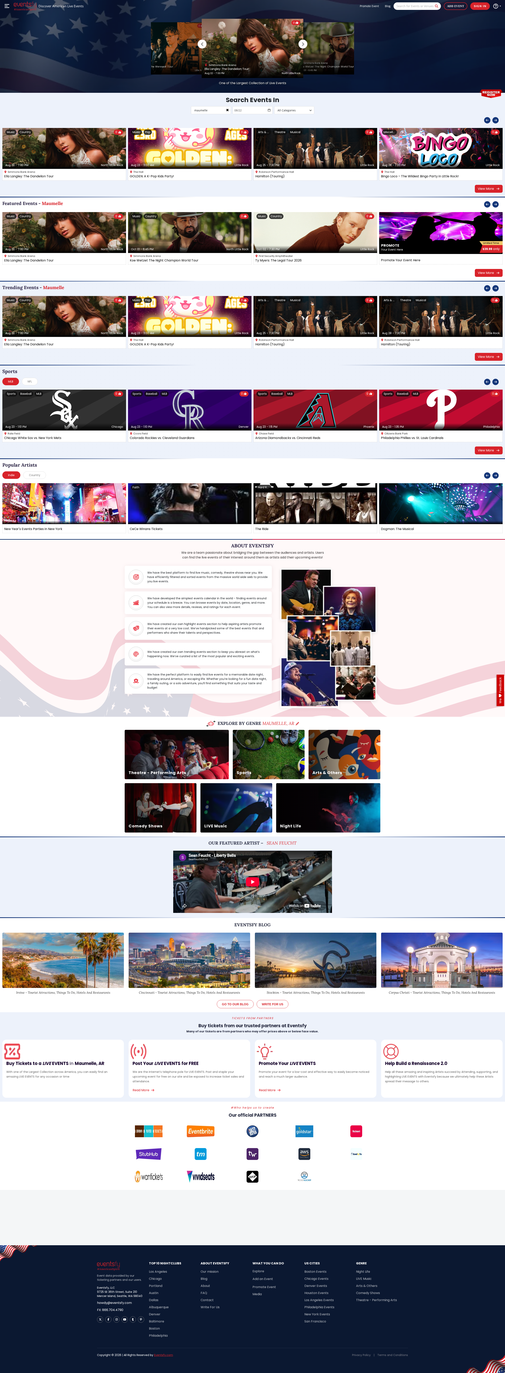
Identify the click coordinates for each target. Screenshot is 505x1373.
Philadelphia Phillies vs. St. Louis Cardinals (412, 438)
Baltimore (156, 1321)
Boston (154, 1328)
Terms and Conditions (392, 1355)
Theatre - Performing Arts (376, 1300)
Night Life (363, 1271)
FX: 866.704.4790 (110, 1310)
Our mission (210, 1271)
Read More (141, 1090)
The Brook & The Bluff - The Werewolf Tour (147, 66)
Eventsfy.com (163, 1355)
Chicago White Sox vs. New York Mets (32, 438)
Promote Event (369, 6)
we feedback (500, 690)
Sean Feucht (281, 843)
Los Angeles (158, 1271)
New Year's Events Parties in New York (33, 529)
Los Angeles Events (319, 1300)
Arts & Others (366, 1286)
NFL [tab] (30, 381)
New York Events (317, 1314)
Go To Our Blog (235, 1004)
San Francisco (315, 1321)
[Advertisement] (252, 1217)
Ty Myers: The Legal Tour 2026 (278, 260)
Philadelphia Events (319, 1307)
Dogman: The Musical (397, 529)
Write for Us (272, 1004)
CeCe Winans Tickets (146, 529)
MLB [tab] (10, 381)
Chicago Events (316, 1278)
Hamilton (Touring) (270, 176)
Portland (155, 1286)
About (205, 1286)
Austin (153, 1293)
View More (486, 188)
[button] (302, 43)
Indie (11, 475)
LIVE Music (364, 1278)
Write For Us (210, 1307)
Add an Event (262, 1279)
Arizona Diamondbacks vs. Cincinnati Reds (287, 438)
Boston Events (315, 1271)
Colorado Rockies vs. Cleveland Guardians (162, 438)
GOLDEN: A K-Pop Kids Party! (152, 176)
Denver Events (315, 1286)
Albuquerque (159, 1307)
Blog (388, 6)
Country (34, 475)
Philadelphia (158, 1335)
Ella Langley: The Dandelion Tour (227, 69)
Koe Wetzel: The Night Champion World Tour (327, 66)
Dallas (153, 1300)
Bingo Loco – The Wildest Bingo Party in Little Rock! (420, 176)
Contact (207, 1300)
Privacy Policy (361, 1355)
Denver (154, 1314)
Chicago (155, 1278)
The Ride (261, 529)
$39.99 (491, 249)
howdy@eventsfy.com (114, 1303)
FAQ (204, 1293)
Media (257, 1294)
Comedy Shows (368, 1293)
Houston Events (316, 1293)
